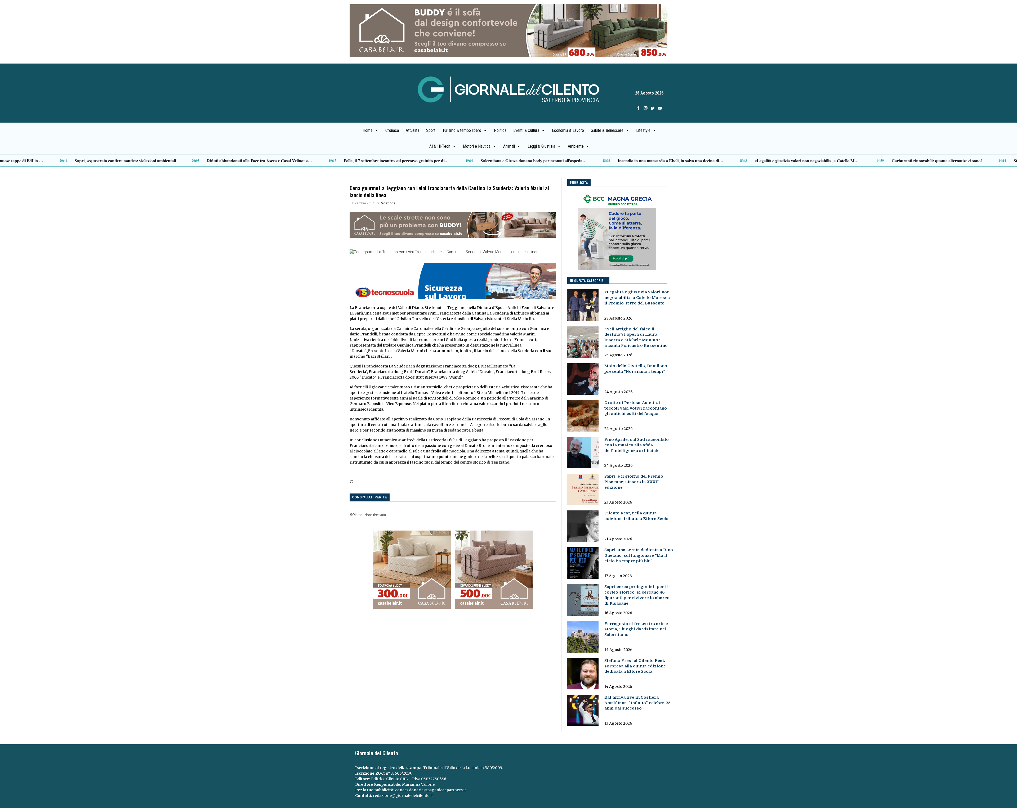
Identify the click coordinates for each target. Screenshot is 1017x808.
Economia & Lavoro (568, 130)
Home (368, 130)
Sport (430, 130)
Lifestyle (643, 130)
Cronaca (392, 130)
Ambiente (576, 146)
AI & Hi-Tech (439, 146)
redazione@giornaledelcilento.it (403, 795)
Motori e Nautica (476, 146)
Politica (500, 130)
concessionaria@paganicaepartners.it (430, 790)
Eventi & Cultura (526, 130)
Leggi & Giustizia (541, 146)
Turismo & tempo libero (461, 130)
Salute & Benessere (607, 130)
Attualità (412, 130)
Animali (509, 146)
